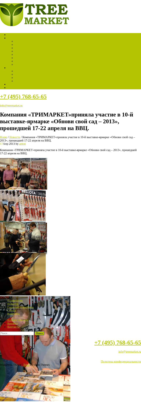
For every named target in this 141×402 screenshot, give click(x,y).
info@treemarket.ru (11, 105)
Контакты (13, 84)
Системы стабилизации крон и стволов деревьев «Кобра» (51, 44)
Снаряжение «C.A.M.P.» (30, 54)
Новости (14, 137)
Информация (15, 67)
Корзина (12, 87)
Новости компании (27, 80)
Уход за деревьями (26, 41)
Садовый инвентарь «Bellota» (33, 61)
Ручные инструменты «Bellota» (34, 47)
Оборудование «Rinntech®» (32, 51)
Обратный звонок (18, 34)
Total (26, 364)
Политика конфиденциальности (121, 361)
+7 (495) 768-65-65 (23, 96)
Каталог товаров (17, 38)
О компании (22, 71)
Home (3, 137)
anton (22, 143)
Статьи (19, 77)
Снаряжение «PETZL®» (30, 57)
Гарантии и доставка (28, 74)
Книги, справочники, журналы (34, 64)
